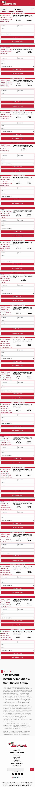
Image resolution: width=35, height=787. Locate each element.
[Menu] (31, 3)
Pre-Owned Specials (17, 761)
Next (11, 671)
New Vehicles (16, 757)
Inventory (17, 755)
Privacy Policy (23, 782)
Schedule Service (17, 765)
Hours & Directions (17, 752)
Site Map (30, 782)
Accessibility (13, 782)
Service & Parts (17, 763)
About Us (17, 750)
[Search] (32, 769)
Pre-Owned (17, 758)
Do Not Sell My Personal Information (14, 784)
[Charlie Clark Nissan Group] (8, 2)
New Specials (17, 760)
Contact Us (5, 782)
